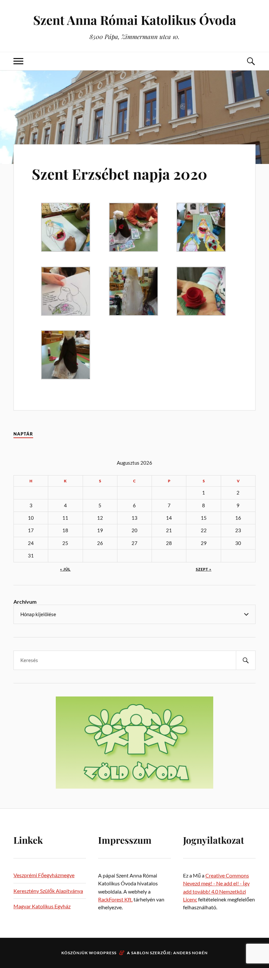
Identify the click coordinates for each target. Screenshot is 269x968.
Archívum (24, 601)
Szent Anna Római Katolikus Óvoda (134, 19)
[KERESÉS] (246, 660)
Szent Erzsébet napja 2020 (119, 173)
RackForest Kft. (115, 899)
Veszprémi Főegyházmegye (43, 875)
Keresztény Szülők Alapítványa (48, 891)
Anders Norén (190, 952)
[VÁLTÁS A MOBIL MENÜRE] (18, 61)
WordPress (102, 952)
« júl (65, 569)
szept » (204, 569)
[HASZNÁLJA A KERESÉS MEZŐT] (251, 61)
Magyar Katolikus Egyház (42, 906)
